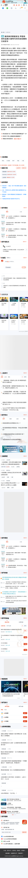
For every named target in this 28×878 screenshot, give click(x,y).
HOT (7, 216)
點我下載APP (17, 139)
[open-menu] (1, 5)
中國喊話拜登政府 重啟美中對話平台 (11, 198)
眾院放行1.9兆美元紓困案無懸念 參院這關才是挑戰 (14, 286)
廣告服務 (8, 853)
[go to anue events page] (21, 5)
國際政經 (8, 32)
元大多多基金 (4, 643)
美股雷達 (8, 480)
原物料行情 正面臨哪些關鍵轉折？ (12, 136)
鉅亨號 (14, 850)
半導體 (6, 721)
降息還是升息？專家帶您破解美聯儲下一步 (15, 134)
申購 (25, 637)
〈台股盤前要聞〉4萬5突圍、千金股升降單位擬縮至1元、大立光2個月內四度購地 (13, 304)
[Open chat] (25, 8)
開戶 (25, 630)
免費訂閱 (24, 832)
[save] (20, 8)
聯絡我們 (20, 853)
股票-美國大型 (9, 631)
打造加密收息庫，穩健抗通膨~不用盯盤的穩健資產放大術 (16, 223)
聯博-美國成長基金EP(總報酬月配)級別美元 (11, 629)
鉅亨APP (9, 850)
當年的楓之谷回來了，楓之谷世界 (23, 321)
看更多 (25, 207)
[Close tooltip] (24, 11)
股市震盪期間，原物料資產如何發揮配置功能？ (4, 304)
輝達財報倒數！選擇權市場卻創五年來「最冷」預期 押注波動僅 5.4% (4, 321)
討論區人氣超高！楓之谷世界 (13, 321)
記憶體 (6, 713)
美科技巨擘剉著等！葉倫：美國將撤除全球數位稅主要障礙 (14, 279)
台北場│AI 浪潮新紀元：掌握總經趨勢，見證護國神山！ (16, 217)
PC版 (5, 850)
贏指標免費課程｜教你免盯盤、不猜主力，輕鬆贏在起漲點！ (16, 236)
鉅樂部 (18, 850)
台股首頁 (18, 168)
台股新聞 (8, 459)
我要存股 (24, 168)
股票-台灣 (8, 639)
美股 (3, 32)
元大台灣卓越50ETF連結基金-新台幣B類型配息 (12, 636)
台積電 (6, 717)
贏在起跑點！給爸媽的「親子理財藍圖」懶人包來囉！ (13, 165)
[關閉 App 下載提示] (1, 2)
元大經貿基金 (4, 649)
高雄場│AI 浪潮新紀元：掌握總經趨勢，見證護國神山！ (16, 230)
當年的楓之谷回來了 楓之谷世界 (23, 304)
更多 (25, 376)
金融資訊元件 (14, 853)
